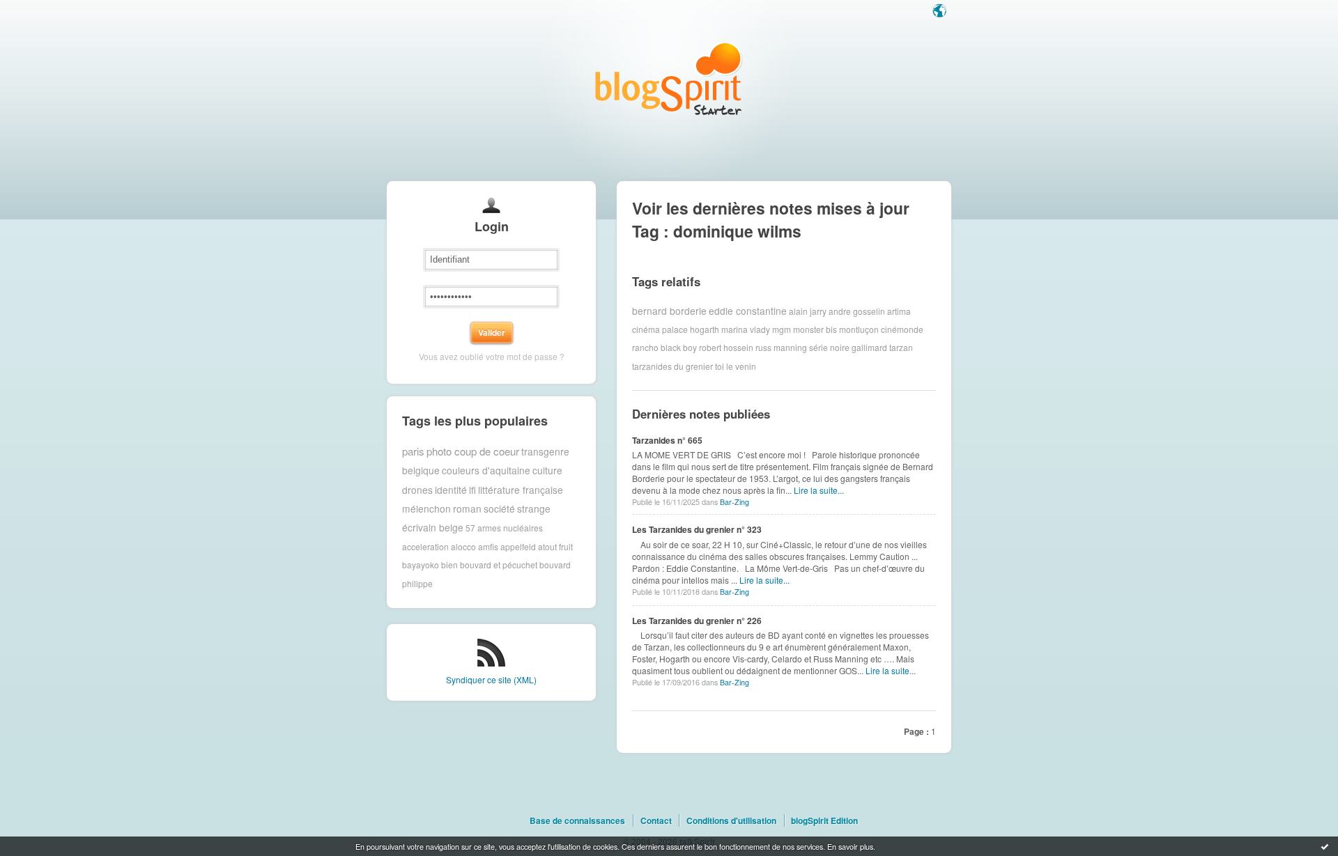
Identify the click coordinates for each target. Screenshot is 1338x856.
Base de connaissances (577, 820)
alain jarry (807, 310)
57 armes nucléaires (504, 528)
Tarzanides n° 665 (667, 440)
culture (547, 470)
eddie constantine (748, 311)
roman (467, 508)
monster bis (815, 329)
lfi (472, 490)
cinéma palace (660, 329)
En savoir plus (850, 846)
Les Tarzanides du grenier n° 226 (697, 620)
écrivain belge (432, 527)
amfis (488, 546)
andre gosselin (857, 310)
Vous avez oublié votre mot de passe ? (491, 356)
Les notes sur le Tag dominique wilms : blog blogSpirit (669, 78)
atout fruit (555, 546)
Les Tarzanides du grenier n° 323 (697, 529)
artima (899, 310)
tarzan (901, 347)
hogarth (704, 329)
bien (449, 564)
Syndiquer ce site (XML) (491, 679)
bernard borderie (669, 311)
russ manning (781, 347)
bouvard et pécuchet (498, 564)
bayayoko (420, 564)
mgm (781, 329)
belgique (421, 470)
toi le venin (735, 366)
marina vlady (745, 329)
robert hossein (726, 347)
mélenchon (426, 508)
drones (417, 490)
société (499, 508)
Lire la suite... (819, 490)
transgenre (545, 451)
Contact (656, 820)
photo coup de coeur (472, 451)
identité (451, 490)
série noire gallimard (848, 347)
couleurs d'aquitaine (486, 470)
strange (534, 508)
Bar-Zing (734, 502)
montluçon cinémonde (881, 329)
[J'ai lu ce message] (1324, 846)
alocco (463, 546)
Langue (940, 11)
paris (413, 451)
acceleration (425, 546)
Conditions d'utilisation (731, 820)
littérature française (520, 490)
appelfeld (518, 546)
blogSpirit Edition (824, 820)
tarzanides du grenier (672, 366)
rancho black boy (664, 347)
